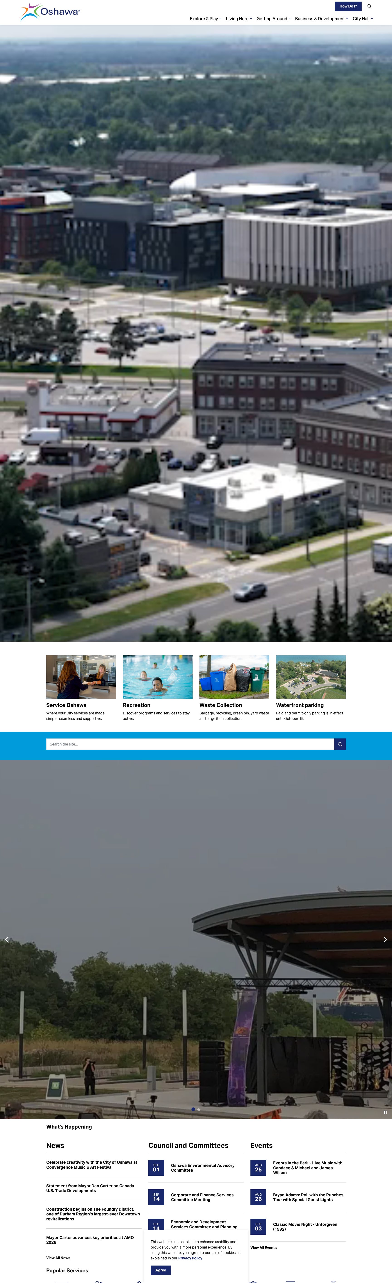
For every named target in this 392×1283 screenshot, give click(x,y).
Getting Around (272, 18)
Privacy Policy (190, 1258)
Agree (160, 1270)
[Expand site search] (369, 6)
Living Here (237, 18)
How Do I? (348, 6)
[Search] (340, 744)
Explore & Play (204, 18)
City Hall (361, 18)
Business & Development (320, 18)
